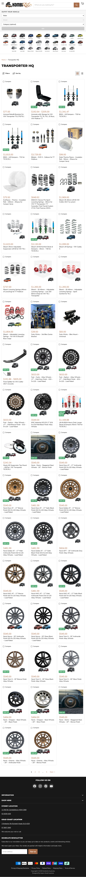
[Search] (76, 5)
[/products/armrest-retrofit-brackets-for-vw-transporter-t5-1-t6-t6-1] (15, 96)
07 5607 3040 (6, 828)
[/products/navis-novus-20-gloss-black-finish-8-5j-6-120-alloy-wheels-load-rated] (43, 618)
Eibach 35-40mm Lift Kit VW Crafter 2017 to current (69, 201)
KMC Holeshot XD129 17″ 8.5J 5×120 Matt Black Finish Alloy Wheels (42, 424)
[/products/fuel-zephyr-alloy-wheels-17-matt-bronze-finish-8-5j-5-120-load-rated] (15, 404)
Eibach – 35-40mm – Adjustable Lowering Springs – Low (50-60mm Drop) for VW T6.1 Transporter (42, 292)
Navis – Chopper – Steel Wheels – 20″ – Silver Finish (42, 721)
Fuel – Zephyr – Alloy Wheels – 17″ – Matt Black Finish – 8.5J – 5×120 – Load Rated (70, 379)
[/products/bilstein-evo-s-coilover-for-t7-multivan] (43, 139)
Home (4, 60)
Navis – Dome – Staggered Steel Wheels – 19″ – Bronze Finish (70, 721)
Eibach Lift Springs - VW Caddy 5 (70, 248)
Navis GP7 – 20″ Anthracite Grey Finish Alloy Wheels (70, 552)
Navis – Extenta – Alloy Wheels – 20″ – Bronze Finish (42, 762)
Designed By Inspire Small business (43, 873)
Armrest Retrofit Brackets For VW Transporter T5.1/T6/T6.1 (13, 115)
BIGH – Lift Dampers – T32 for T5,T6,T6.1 (14, 158)
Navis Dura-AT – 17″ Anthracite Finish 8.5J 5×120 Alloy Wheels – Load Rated (70, 467)
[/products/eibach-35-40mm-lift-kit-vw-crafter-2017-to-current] (71, 182)
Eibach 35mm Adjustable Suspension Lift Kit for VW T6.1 (14, 248)
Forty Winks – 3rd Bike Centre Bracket (41, 335)
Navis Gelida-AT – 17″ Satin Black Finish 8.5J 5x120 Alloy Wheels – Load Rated (41, 553)
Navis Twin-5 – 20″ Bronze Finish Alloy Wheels (15, 680)
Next (52, 772)
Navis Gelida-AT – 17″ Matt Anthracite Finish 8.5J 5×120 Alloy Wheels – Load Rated (13, 553)
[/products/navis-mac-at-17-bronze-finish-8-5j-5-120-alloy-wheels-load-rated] (15, 575)
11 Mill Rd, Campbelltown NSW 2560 (14, 810)
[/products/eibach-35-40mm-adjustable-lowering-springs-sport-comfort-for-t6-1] (71, 271)
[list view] (82, 73)
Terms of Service (70, 868)
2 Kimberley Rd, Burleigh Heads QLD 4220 (16, 824)
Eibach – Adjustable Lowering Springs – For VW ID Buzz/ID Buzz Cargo (13, 336)
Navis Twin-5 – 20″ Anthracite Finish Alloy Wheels (69, 637)
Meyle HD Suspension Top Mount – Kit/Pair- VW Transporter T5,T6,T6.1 (15, 467)
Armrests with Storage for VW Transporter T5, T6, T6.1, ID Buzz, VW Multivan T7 (43, 116)
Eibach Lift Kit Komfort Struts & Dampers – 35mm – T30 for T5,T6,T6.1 (42, 249)
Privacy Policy (36, 868)
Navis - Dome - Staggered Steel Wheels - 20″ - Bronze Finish (42, 466)
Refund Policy (46, 868)
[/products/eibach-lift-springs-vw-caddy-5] (71, 229)
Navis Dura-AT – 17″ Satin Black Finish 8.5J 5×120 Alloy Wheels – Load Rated (42, 510)
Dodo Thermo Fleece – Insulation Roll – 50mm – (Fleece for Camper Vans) (70, 159)
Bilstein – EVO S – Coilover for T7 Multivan (43, 158)
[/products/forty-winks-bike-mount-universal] (71, 316)
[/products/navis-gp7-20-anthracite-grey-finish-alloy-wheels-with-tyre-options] (71, 533)
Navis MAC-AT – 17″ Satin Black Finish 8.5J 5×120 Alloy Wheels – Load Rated (70, 595)
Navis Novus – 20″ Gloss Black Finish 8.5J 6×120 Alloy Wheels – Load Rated (42, 638)
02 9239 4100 (6, 814)
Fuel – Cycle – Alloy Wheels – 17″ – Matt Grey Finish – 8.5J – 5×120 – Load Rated (42, 379)
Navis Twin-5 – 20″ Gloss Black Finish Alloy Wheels (42, 680)
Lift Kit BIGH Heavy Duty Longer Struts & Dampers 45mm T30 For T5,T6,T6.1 (70, 424)
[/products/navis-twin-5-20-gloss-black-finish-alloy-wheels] (43, 661)
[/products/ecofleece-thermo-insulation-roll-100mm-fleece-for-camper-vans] (15, 182)
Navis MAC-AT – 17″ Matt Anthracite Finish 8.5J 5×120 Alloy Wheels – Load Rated (41, 595)
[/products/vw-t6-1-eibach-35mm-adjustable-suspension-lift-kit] (15, 229)
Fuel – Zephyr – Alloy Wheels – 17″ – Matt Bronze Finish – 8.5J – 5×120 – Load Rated (14, 424)
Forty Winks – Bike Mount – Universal (69, 335)
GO (43, 28)
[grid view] (77, 73)
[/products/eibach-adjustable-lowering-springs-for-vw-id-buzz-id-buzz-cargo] (15, 316)
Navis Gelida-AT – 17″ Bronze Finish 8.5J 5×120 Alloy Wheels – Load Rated (70, 510)
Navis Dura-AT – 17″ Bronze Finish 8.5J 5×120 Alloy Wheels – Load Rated (14, 510)
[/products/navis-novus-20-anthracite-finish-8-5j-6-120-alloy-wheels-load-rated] (15, 618)
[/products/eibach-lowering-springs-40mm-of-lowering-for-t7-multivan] (15, 271)
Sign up (33, 851)
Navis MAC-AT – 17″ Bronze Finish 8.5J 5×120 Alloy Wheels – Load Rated (14, 595)
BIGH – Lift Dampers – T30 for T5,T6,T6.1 (69, 115)
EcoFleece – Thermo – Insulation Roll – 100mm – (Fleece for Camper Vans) (14, 202)
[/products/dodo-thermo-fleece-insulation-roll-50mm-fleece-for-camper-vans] (71, 139)
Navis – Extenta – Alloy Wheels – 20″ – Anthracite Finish (14, 762)
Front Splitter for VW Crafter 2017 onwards (13, 383)
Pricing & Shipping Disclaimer (20, 868)
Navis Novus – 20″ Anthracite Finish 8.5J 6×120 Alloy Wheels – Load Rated (14, 638)
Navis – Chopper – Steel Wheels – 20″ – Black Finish (14, 721)
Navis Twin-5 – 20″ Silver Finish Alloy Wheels (70, 680)
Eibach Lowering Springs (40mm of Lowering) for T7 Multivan (14, 290)
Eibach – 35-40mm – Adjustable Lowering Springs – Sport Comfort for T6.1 (70, 291)
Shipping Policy (58, 868)
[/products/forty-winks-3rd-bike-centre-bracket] (43, 316)
